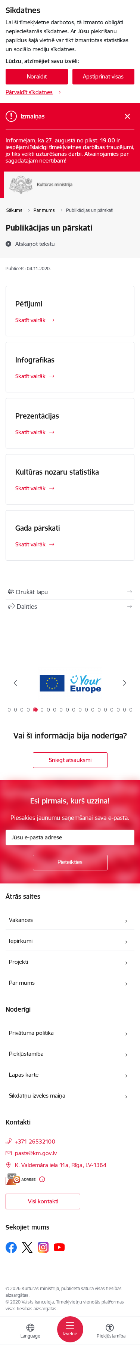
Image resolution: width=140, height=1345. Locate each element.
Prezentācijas (37, 415)
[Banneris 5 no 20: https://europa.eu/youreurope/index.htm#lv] (70, 683)
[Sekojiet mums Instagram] (43, 1247)
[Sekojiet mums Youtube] (59, 1247)
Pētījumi (29, 303)
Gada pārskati (37, 528)
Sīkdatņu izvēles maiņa (37, 1095)
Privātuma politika (31, 1032)
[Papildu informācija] (42, 1179)
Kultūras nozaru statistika (57, 472)
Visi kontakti (43, 1201)
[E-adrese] (20, 1179)
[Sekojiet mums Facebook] (11, 1247)
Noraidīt (37, 76)
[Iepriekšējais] (15, 683)
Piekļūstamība (26, 1053)
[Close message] (127, 116)
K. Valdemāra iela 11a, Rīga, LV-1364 (60, 1165)
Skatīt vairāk (30, 320)
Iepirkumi (20, 940)
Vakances (21, 919)
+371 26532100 (35, 1141)
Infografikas (35, 359)
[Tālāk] (124, 683)
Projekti (18, 961)
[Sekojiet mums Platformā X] (27, 1247)
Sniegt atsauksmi (70, 759)
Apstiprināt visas (103, 76)
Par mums (22, 982)
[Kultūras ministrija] (72, 194)
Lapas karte (23, 1074)
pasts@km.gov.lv (36, 1153)
